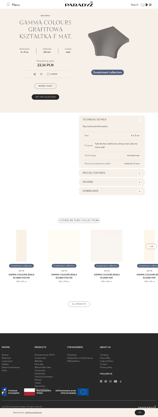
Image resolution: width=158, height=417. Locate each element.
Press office (105, 358)
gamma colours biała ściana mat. (107, 276)
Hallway (5, 364)
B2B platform (73, 361)
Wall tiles (39, 361)
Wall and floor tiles (43, 367)
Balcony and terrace (11, 367)
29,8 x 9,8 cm (21, 281)
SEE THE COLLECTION (45, 97)
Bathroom (6, 358)
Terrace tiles (40, 370)
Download (71, 355)
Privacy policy (106, 367)
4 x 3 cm (24, 52)
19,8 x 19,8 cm (64, 281)
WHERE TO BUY (45, 86)
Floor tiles (39, 364)
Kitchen (5, 355)
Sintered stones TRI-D (45, 355)
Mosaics (38, 380)
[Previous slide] (6, 246)
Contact (103, 364)
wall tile (21, 271)
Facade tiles (40, 374)
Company (104, 355)
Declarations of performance (80, 358)
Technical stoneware (44, 377)
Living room (7, 361)
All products (79, 304)
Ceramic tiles (40, 358)
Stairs (4, 370)
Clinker (38, 383)
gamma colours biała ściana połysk (21, 276)
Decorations (40, 386)
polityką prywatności (33, 412)
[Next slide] (151, 246)
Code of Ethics (106, 361)
